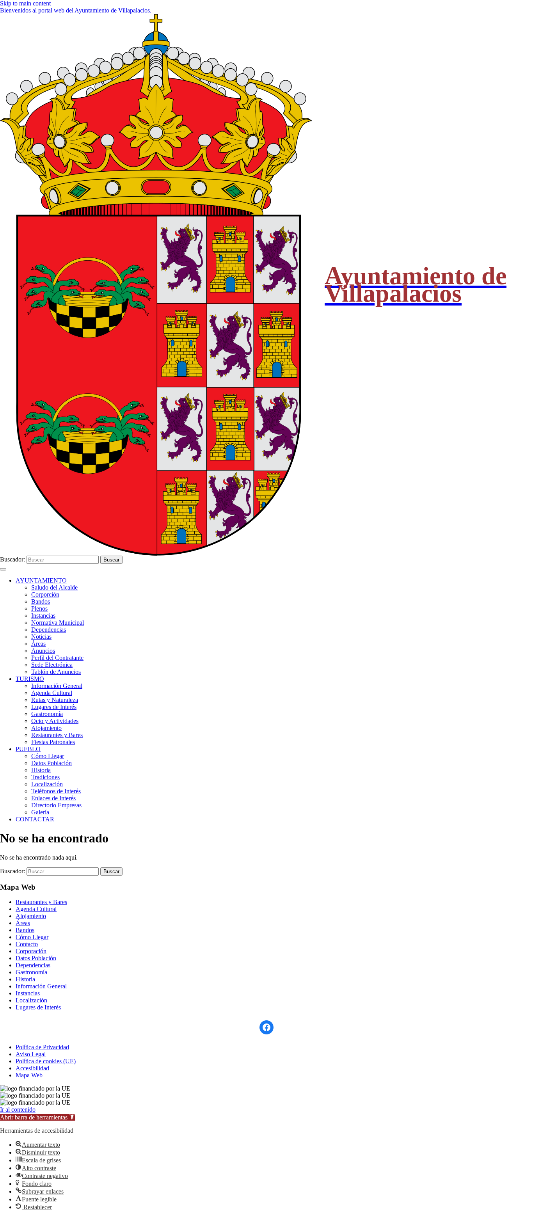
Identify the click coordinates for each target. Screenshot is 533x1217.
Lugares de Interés (53, 707)
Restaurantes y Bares (57, 735)
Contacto (27, 944)
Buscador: (12, 559)
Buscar (111, 560)
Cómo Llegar (47, 756)
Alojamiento (46, 728)
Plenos (39, 608)
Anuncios (43, 650)
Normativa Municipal (57, 622)
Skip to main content (25, 3)
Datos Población (51, 763)
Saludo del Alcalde (54, 587)
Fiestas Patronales (53, 742)
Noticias (41, 636)
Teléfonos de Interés (56, 791)
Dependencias (48, 629)
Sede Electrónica (52, 664)
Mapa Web (29, 1075)
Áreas (38, 643)
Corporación (31, 951)
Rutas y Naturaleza (54, 699)
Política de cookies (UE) (46, 1061)
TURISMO (30, 678)
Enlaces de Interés (53, 798)
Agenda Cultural (51, 692)
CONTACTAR (35, 819)
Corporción (45, 594)
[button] (37, 1117)
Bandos (40, 601)
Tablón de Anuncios (56, 671)
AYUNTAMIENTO (41, 580)
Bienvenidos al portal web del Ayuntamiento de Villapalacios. (75, 10)
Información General (56, 685)
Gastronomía (47, 714)
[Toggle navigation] (3, 569)
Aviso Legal (31, 1054)
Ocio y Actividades (54, 721)
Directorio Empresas (56, 805)
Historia (41, 770)
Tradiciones (45, 777)
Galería (40, 812)
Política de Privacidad (42, 1047)
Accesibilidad (32, 1068)
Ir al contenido (18, 1109)
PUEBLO (28, 749)
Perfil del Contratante (57, 657)
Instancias (43, 615)
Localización (47, 784)
